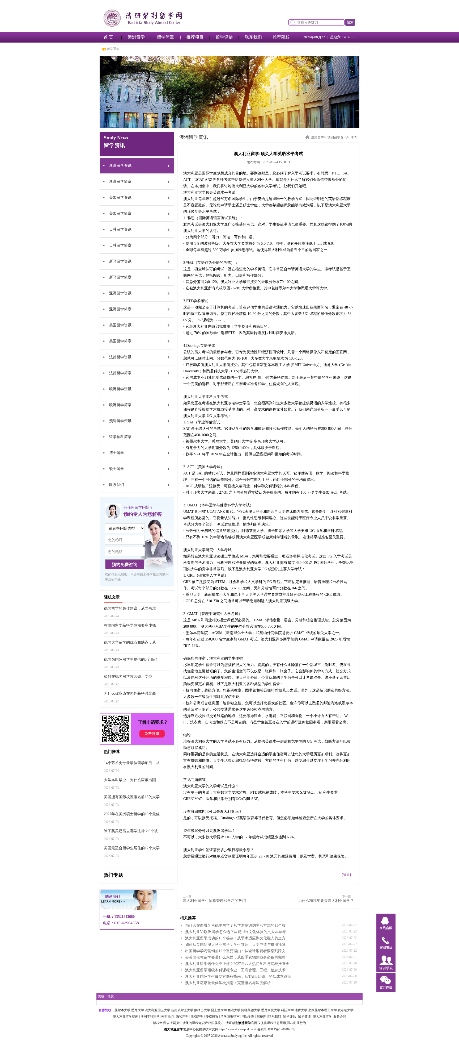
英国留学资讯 (120, 325)
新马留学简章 (120, 277)
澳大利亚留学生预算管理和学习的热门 (214, 901)
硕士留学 (116, 469)
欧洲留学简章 (120, 405)
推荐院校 (281, 37)
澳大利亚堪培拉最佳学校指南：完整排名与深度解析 (228, 983)
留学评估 (224, 37)
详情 (353, 137)
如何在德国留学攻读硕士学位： (130, 676)
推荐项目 (194, 37)
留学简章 (165, 37)
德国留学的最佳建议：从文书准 (130, 608)
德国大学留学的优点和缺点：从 (130, 642)
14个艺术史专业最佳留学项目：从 (132, 763)
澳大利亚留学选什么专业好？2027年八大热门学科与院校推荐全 (237, 964)
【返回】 (346, 875)
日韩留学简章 (120, 245)
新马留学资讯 (120, 261)
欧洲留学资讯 (120, 389)
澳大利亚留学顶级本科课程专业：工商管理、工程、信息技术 (235, 970)
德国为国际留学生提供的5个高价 (131, 659)
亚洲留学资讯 (120, 293)
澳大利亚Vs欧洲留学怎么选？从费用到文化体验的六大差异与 (235, 932)
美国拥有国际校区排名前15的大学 (132, 797)
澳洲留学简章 (120, 182)
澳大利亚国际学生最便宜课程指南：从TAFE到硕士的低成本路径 (238, 976)
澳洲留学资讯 (120, 166)
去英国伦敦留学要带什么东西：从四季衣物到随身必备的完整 (235, 957)
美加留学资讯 (120, 197)
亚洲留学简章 (120, 309)
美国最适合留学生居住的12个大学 (132, 848)
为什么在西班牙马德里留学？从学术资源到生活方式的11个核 (235, 925)
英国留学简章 (120, 341)
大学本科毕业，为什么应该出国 (130, 780)
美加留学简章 (120, 213)
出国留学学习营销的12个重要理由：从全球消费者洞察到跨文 (235, 951)
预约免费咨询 (124, 564)
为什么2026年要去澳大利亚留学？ (326, 901)
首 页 (108, 37)
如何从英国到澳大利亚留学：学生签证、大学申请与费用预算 (235, 945)
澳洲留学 (136, 37)
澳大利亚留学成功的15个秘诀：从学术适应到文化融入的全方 (235, 938)
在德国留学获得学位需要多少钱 (130, 625)
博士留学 (116, 453)
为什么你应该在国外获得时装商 (130, 694)
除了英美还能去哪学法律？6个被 (131, 831)
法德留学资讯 (120, 357)
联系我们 (253, 37)
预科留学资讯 (120, 421)
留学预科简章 (120, 437)
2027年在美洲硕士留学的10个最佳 (132, 814)
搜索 (350, 22)
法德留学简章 (120, 373)
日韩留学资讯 (120, 229)
